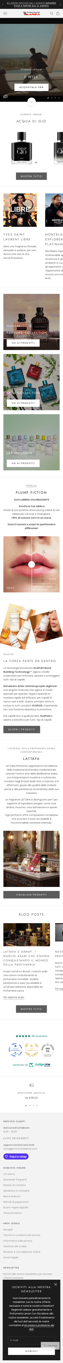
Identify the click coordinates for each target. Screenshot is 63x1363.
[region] (31, 60)
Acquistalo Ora (31, 87)
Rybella (31, 485)
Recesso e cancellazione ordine (21, 1252)
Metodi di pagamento (16, 1202)
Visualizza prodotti (31, 894)
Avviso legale (10, 1257)
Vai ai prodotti (23, 342)
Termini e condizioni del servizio (21, 1235)
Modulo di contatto (14, 1185)
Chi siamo (9, 1174)
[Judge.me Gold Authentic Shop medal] (15, 1050)
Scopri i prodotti (21, 729)
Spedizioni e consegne (16, 1190)
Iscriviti (31, 1351)
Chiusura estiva (12, 1213)
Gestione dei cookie (15, 1246)
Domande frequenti (15, 1179)
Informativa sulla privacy (17, 1240)
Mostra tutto (31, 176)
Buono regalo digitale (15, 1207)
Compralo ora (41, 586)
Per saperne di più (13, 997)
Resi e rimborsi (11, 1196)
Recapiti (8, 1229)
